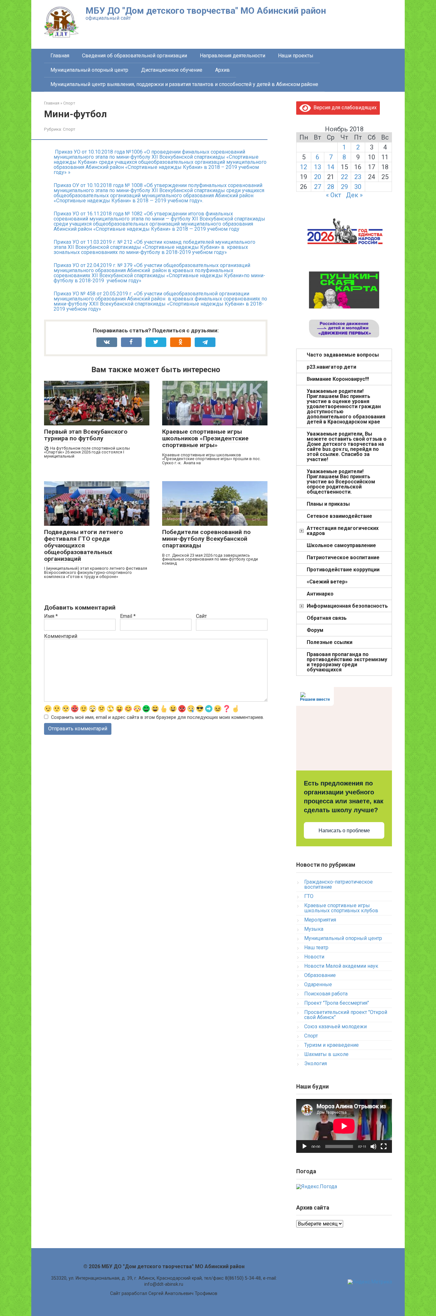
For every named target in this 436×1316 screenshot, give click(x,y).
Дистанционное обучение (171, 70)
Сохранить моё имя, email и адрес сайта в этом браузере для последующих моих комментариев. (157, 717)
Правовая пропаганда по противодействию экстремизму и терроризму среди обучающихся (347, 662)
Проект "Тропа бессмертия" (336, 1003)
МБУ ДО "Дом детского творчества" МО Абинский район (206, 10)
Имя (51, 616)
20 (317, 177)
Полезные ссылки (329, 642)
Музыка (313, 929)
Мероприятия (320, 920)
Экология (315, 1063)
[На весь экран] (383, 1146)
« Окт (333, 195)
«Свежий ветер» (327, 582)
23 (357, 177)
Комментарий (60, 636)
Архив (222, 70)
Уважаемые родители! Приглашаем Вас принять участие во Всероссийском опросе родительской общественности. (341, 481)
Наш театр (316, 947)
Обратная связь (327, 618)
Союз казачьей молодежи (335, 1026)
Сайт (201, 616)
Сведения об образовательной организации (134, 56)
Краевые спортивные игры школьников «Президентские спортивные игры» (205, 438)
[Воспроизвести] (304, 1146)
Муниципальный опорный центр (89, 70)
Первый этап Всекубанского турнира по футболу (85, 435)
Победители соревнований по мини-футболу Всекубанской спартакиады (206, 538)
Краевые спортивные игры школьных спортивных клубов (341, 908)
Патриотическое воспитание (343, 557)
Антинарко (320, 594)
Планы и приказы (328, 504)
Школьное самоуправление (341, 545)
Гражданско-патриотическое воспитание (338, 884)
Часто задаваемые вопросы (343, 355)
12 (303, 167)
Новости (314, 957)
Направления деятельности (232, 56)
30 (357, 187)
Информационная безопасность (347, 606)
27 (317, 187)
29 (344, 187)
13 (317, 167)
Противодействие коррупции (343, 570)
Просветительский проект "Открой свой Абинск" (345, 1014)
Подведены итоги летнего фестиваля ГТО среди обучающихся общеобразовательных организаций (83, 545)
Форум (315, 630)
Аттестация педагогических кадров (343, 530)
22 (344, 177)
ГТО (308, 896)
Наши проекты (295, 56)
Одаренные (318, 984)
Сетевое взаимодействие (339, 516)
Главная (59, 56)
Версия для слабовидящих (344, 108)
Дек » (354, 195)
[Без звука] (373, 1146)
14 (330, 167)
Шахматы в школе (326, 1054)
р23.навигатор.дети (331, 367)
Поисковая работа (326, 994)
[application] (344, 1126)
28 (330, 187)
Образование (320, 975)
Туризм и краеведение (331, 1045)
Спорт (69, 129)
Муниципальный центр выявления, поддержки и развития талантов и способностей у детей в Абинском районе (184, 84)
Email (128, 616)
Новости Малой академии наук (341, 966)
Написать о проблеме (344, 830)
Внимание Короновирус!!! (338, 379)
